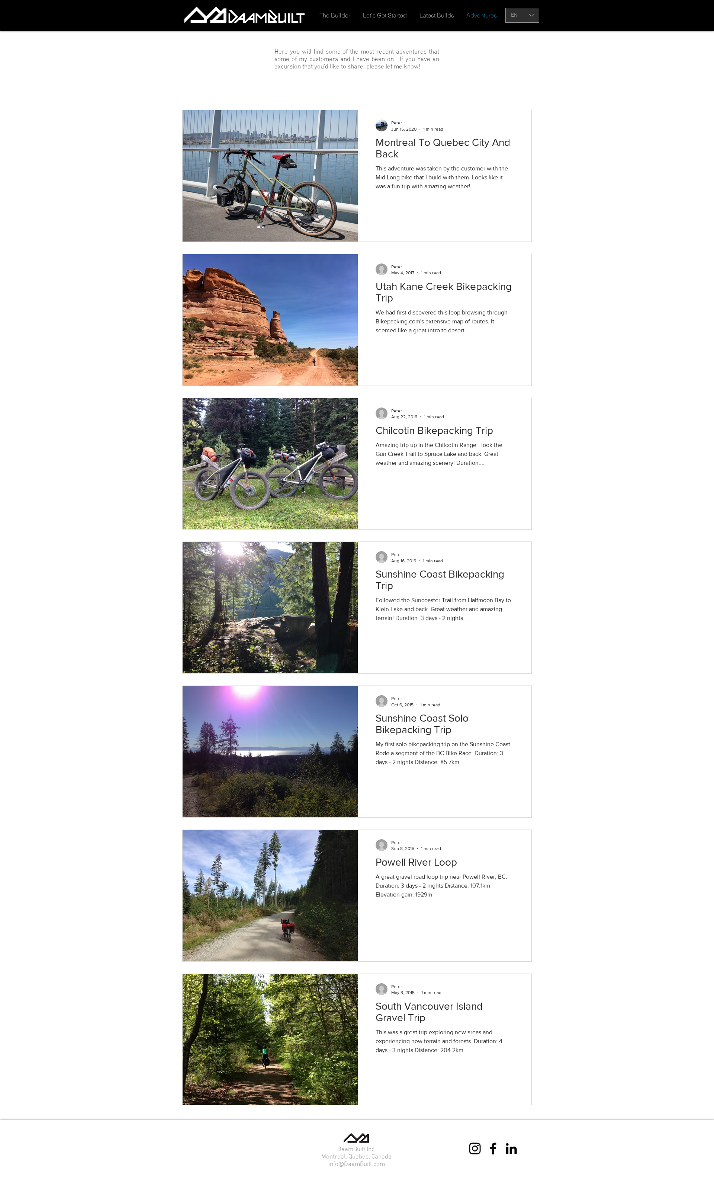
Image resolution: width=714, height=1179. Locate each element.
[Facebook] (493, 1148)
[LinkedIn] (511, 1148)
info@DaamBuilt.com (356, 1164)
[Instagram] (475, 1148)
